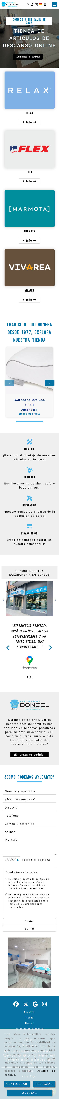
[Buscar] (28, 4)
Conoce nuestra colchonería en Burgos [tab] (29, 572)
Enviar (29, 945)
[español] (40, 4)
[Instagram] (44, 1028)
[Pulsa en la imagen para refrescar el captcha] (10, 883)
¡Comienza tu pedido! (28, 56)
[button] (32, 4)
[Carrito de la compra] (36, 4)
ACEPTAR (29, 1092)
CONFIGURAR (16, 1083)
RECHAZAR (44, 1083)
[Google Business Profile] (35, 1028)
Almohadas (29, 409)
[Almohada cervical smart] (26, 370)
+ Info (28, 122)
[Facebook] (16, 1028)
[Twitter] (25, 1028)
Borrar (29, 952)
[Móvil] (45, 4)
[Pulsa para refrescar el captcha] (18, 884)
